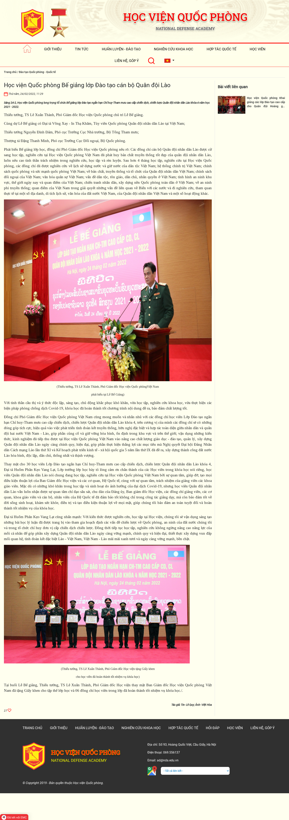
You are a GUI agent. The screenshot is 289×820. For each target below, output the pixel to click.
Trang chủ (10, 72)
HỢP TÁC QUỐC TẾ (221, 49)
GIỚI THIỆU (53, 49)
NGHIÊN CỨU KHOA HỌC (173, 49)
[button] (169, 61)
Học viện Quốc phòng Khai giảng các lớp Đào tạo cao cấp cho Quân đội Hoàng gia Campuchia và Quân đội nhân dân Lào (266, 106)
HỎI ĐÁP (212, 728)
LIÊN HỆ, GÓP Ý (127, 61)
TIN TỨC (81, 49)
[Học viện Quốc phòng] (45, 22)
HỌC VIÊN (257, 49)
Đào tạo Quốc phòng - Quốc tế (37, 72)
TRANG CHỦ (32, 728)
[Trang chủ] (27, 49)
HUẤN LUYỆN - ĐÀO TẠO (121, 49)
